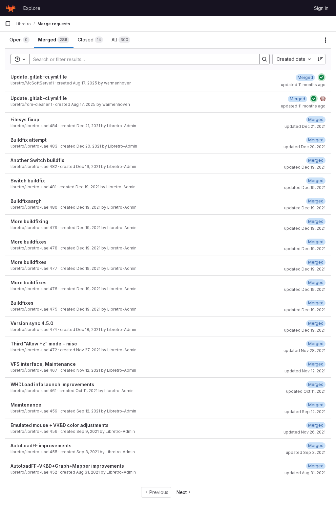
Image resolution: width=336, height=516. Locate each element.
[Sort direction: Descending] (320, 59)
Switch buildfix (27, 180)
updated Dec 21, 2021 (305, 126)
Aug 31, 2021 (88, 472)
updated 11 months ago (303, 84)
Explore (31, 8)
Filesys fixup (24, 119)
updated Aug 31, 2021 (305, 472)
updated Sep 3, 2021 (306, 452)
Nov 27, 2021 (88, 349)
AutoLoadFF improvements (41, 445)
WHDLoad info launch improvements (52, 384)
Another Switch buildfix (37, 160)
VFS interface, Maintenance (43, 364)
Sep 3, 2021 (87, 451)
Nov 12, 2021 (88, 370)
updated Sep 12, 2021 (305, 411)
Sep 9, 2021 (87, 431)
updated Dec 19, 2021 (305, 167)
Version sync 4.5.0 (31, 323)
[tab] (19, 40)
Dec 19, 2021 (88, 166)
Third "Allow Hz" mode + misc (43, 343)
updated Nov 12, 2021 (305, 370)
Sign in (321, 8)
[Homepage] (11, 8)
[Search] (264, 59)
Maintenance (25, 405)
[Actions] (325, 40)
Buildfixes (21, 303)
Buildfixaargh (26, 201)
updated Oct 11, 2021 (306, 391)
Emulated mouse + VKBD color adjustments (59, 425)
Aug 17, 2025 (85, 83)
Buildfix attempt (28, 140)
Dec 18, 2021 (88, 329)
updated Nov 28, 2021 (305, 350)
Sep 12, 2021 (88, 411)
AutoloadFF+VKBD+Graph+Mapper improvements (67, 466)
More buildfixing (29, 221)
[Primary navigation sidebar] (8, 23)
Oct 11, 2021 (86, 390)
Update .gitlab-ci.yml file (38, 77)
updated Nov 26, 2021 (305, 432)
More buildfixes (28, 242)
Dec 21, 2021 (88, 125)
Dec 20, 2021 (88, 146)
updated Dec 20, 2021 (305, 146)
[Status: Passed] (322, 77)
